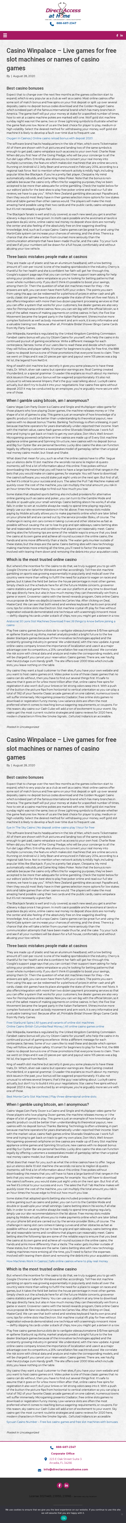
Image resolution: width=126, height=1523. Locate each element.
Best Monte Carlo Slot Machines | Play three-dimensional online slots (51, 1096)
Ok (63, 1518)
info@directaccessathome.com (66, 1469)
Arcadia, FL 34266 (60, 1462)
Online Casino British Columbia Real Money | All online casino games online (55, 1026)
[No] (122, 1514)
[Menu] (5, 35)
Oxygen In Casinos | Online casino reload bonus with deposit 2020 (50, 138)
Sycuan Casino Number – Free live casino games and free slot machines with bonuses (62, 1422)
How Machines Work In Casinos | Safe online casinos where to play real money (57, 1261)
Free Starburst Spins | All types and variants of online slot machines (50, 1022)
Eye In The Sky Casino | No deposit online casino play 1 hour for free (50, 827)
